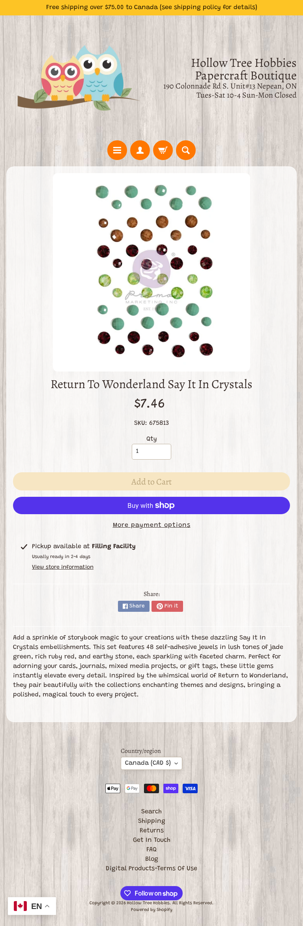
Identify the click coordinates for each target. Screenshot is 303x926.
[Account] (140, 150)
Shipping (151, 821)
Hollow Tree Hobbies (148, 903)
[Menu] (117, 150)
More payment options (152, 525)
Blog (151, 859)
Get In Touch (151, 840)
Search (151, 812)
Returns (152, 831)
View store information (63, 567)
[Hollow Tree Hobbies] (79, 78)
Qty (151, 439)
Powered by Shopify (151, 910)
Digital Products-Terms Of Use (151, 869)
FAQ (151, 850)
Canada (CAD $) (148, 763)
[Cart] (163, 150)
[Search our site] (186, 150)
